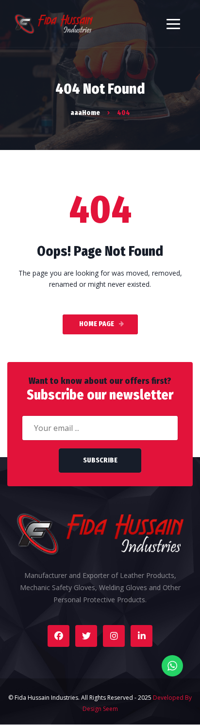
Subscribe (100, 460)
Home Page (96, 324)
